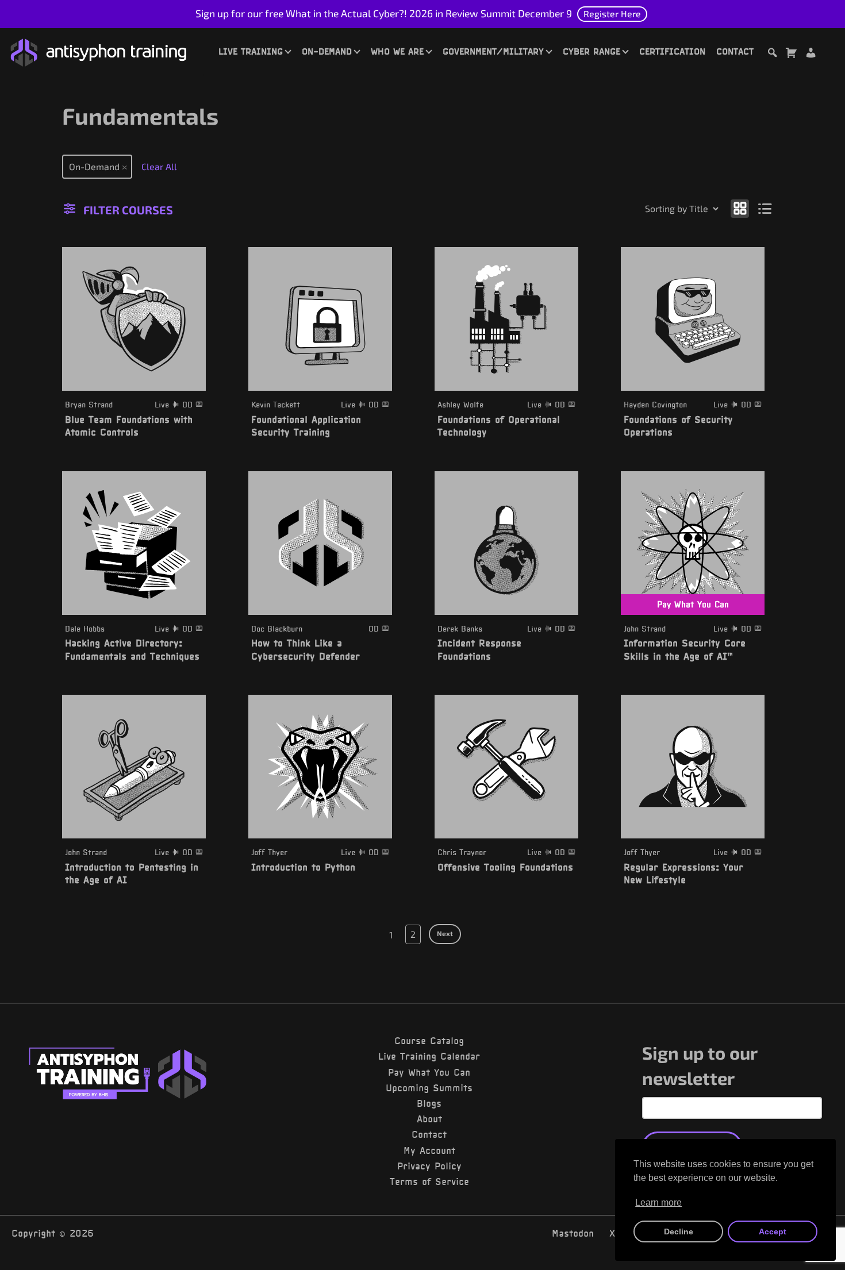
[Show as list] (765, 208)
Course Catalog (429, 1041)
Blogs (429, 1103)
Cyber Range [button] (591, 51)
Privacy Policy (429, 1166)
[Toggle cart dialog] (791, 54)
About (429, 1119)
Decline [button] (678, 1231)
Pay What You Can (429, 1072)
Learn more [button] (658, 1202)
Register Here (612, 13)
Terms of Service (429, 1181)
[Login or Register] (810, 54)
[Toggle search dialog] (772, 54)
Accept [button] (772, 1231)
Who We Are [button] (397, 51)
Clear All (159, 166)
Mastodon (573, 1233)
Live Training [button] (250, 51)
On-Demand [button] (327, 51)
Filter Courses (128, 210)
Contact (735, 51)
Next (445, 933)
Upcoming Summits (429, 1088)
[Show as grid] (739, 208)
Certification (672, 51)
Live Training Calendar (429, 1056)
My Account (429, 1150)
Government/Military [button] (493, 51)
